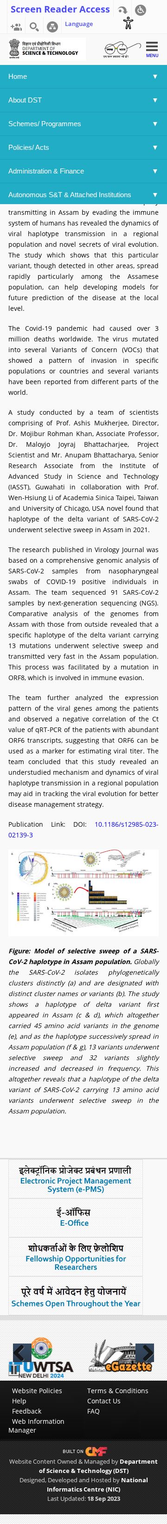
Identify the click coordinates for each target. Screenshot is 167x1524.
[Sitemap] (52, 25)
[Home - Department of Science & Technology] (47, 48)
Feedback (26, 1411)
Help (19, 1400)
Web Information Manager (36, 1425)
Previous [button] (22, 1353)
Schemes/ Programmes (44, 124)
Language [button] (79, 23)
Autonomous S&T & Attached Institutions (69, 195)
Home (17, 76)
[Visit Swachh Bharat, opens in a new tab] (122, 48)
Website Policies (37, 1390)
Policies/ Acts (29, 147)
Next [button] (144, 1353)
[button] (140, 8)
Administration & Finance (46, 171)
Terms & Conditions (117, 1390)
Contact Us (104, 1400)
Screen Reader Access (60, 8)
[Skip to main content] (122, 8)
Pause (14, 1370)
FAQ (93, 1411)
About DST (25, 100)
